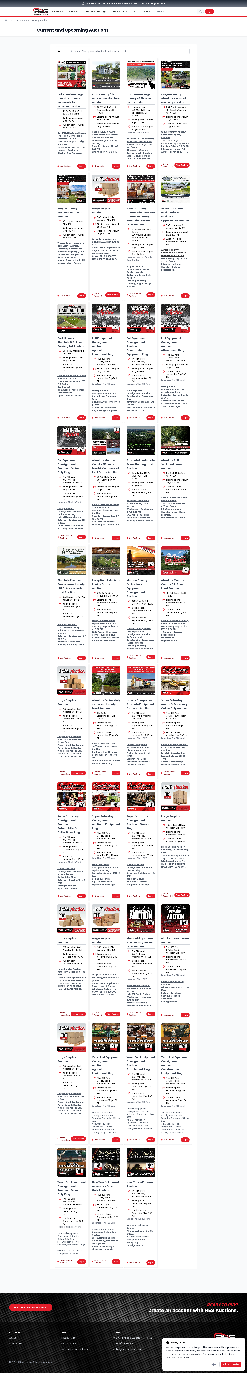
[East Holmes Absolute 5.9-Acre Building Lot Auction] (71, 318)
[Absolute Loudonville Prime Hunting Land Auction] (141, 440)
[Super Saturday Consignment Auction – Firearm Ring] (141, 796)
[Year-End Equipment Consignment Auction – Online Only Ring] (71, 1162)
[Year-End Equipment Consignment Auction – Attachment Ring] (141, 1037)
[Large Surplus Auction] (106, 189)
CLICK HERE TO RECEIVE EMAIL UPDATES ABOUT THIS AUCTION (104, 259)
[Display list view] (63, 51)
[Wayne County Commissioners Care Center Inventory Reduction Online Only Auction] (141, 189)
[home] (40, 11)
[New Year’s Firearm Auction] (141, 1162)
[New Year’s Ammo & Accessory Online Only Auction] (106, 1162)
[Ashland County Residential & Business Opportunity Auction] (175, 189)
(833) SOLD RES (124, 1343)
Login (209, 11)
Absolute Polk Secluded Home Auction (171, 464)
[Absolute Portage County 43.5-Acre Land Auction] (141, 75)
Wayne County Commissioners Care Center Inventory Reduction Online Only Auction (141, 216)
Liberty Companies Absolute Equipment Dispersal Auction (140, 704)
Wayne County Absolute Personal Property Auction (173, 98)
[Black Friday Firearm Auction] (175, 918)
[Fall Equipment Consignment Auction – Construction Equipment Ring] (141, 318)
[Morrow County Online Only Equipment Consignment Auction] (141, 560)
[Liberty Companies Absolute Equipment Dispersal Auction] (141, 680)
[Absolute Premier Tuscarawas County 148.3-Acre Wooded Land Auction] (71, 560)
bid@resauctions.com (128, 1349)
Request (116, 3)
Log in (81, 166)
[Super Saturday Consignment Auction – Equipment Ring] (106, 796)
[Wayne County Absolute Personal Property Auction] (175, 75)
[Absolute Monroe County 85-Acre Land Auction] (175, 560)
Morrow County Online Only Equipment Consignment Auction (137, 588)
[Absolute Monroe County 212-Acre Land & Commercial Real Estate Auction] (106, 440)
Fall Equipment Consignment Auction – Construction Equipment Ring (137, 346)
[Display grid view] (59, 51)
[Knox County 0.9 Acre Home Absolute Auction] (106, 75)
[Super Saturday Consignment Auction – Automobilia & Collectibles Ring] (71, 796)
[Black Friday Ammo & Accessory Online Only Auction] (141, 918)
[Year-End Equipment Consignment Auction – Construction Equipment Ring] (175, 1037)
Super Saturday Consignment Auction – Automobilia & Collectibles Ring (68, 824)
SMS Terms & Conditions (74, 1349)
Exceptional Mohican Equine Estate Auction (106, 584)
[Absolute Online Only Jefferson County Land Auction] (106, 680)
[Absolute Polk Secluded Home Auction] (175, 440)
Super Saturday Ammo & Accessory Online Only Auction (174, 704)
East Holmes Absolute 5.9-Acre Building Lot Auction (70, 342)
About (12, 1338)
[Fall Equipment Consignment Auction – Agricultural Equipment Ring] (106, 318)
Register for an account (31, 1307)
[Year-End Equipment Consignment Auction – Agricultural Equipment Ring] (106, 1037)
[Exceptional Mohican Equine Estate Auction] (106, 560)
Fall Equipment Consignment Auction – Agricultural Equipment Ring (102, 346)
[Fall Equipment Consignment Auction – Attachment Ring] (175, 318)
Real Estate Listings (96, 11)
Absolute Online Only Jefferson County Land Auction (106, 704)
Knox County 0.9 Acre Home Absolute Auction (106, 98)
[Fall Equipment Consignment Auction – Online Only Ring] (71, 440)
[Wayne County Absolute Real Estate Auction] (71, 189)
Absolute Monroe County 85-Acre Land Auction (172, 584)
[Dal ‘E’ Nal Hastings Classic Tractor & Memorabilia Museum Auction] (71, 75)
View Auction (182, 165)
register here (158, 3)
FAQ (134, 11)
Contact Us (15, 1343)
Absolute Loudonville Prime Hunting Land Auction (141, 464)
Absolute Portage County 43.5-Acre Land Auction (139, 98)
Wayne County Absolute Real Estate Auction (71, 212)
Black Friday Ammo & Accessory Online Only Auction (140, 942)
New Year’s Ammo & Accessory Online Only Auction (105, 1186)
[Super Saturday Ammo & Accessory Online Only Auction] (175, 680)
